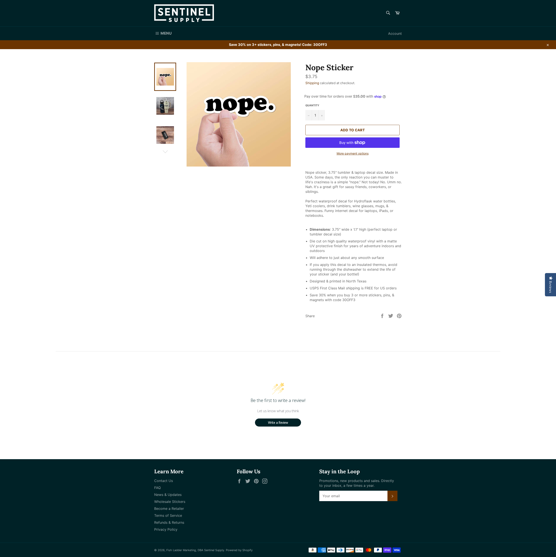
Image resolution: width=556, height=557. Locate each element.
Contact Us (163, 481)
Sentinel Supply (214, 550)
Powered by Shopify (239, 550)
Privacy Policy (165, 529)
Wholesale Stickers (169, 501)
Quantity (312, 105)
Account (395, 33)
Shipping (312, 83)
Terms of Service (168, 515)
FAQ (157, 487)
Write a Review (278, 422)
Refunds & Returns (169, 522)
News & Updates (168, 494)
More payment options (353, 153)
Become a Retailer (169, 508)
